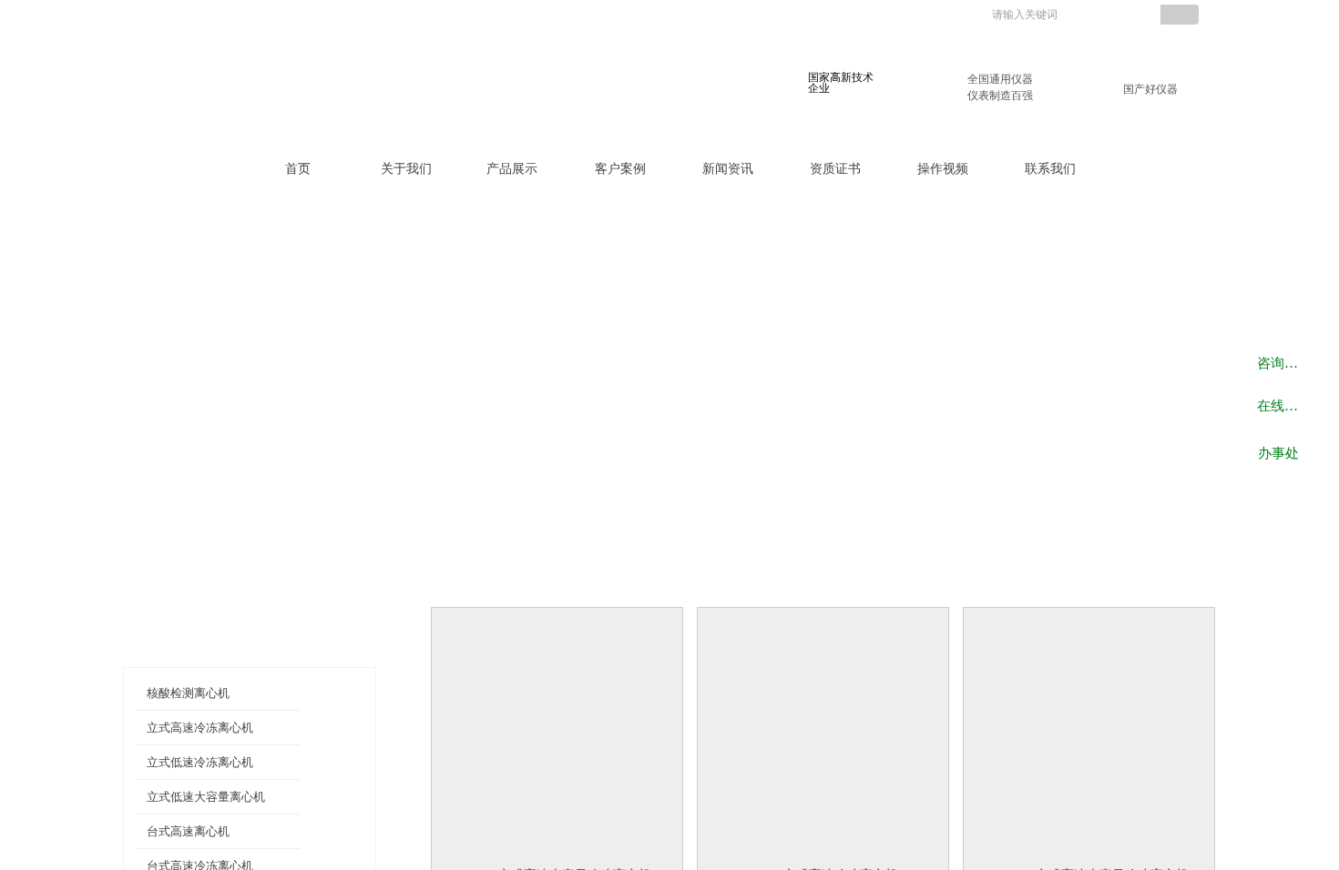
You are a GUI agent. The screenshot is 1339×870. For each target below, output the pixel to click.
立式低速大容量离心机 (206, 797)
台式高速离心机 (188, 831)
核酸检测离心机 (188, 693)
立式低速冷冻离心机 (200, 762)
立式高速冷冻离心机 (200, 727)
